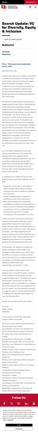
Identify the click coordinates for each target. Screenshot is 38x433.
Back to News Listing (13, 39)
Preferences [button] (10, 420)
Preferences (19, 429)
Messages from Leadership (19, 64)
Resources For (30, 2)
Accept (19, 425)
